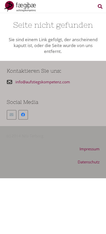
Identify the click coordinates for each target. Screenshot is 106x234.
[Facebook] (23, 115)
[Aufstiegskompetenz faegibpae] (20, 6)
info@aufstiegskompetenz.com (42, 81)
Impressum (90, 148)
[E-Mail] (11, 115)
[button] (100, 6)
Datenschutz (89, 161)
